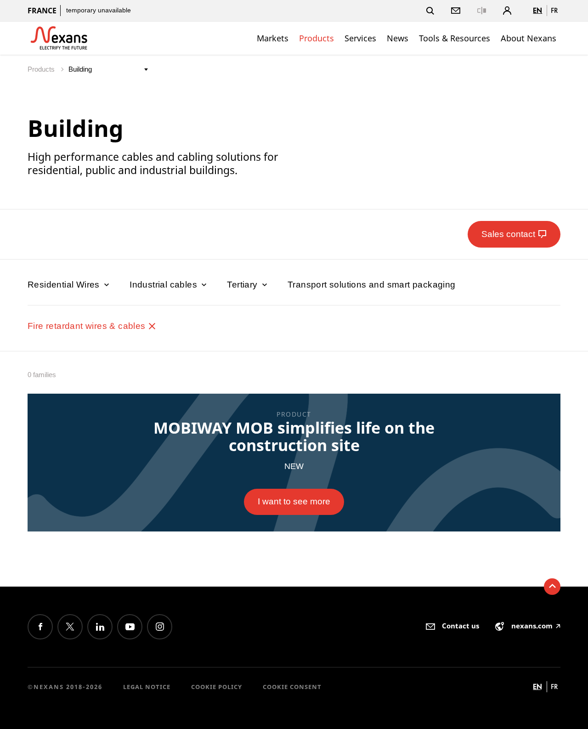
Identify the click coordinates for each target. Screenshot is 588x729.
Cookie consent (292, 687)
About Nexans (528, 38)
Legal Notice (146, 687)
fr (554, 10)
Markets (272, 38)
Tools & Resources (454, 38)
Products (316, 38)
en (537, 10)
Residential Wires (65, 284)
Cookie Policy (216, 687)
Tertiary (243, 284)
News (397, 38)
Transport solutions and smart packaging (372, 284)
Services (360, 38)
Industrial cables (164, 284)
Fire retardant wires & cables (88, 326)
